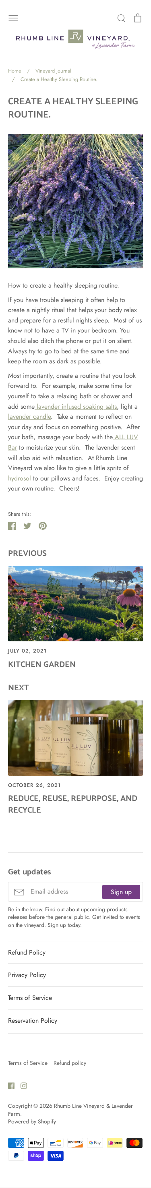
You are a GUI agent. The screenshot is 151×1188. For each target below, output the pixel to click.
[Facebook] (8, 1085)
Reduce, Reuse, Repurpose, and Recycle (72, 804)
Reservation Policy (32, 1020)
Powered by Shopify (32, 1121)
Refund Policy (27, 952)
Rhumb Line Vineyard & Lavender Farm (70, 1109)
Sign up (121, 891)
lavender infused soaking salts (76, 406)
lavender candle (29, 416)
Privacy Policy (27, 974)
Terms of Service (30, 997)
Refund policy (70, 1063)
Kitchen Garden (42, 664)
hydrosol (19, 478)
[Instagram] (20, 1085)
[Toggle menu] (13, 17)
